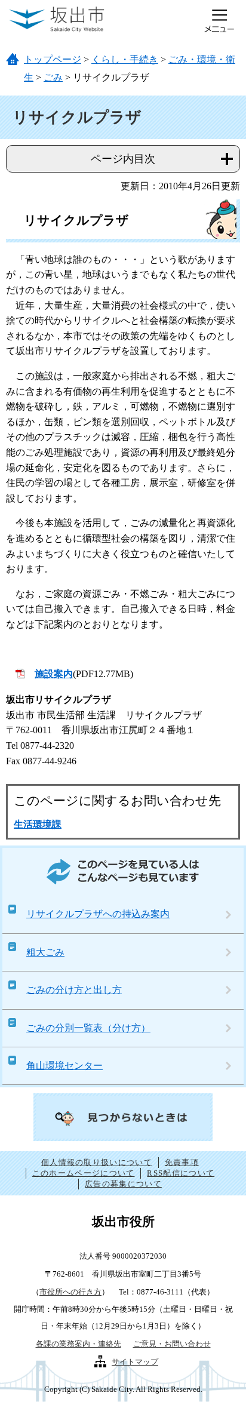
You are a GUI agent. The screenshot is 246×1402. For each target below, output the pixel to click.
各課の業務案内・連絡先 (78, 1343)
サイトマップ (135, 1361)
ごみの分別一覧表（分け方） (88, 1028)
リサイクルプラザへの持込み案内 (98, 914)
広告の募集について (123, 1183)
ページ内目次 (123, 159)
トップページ (52, 59)
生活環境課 (37, 824)
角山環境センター (64, 1065)
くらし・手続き (124, 59)
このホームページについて (83, 1173)
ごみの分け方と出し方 (74, 990)
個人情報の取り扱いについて (96, 1162)
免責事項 (182, 1162)
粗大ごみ (45, 952)
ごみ (53, 77)
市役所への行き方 (70, 1291)
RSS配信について (180, 1173)
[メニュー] (219, 21)
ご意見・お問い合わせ (172, 1343)
